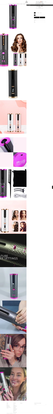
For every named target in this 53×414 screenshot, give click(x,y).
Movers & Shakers (15, 409)
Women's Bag (14, 407)
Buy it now (42, 17)
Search (7, 404)
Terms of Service (8, 406)
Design (34, 22)
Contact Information (9, 407)
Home (13, 404)
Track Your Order (15, 412)
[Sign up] (45, 404)
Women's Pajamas (15, 406)
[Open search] (44, 1)
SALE (13, 411)
